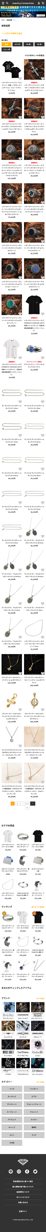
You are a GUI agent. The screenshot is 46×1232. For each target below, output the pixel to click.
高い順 (39, 44)
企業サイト (23, 1211)
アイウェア (12, 1119)
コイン (11, 1135)
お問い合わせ (23, 1202)
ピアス (34, 1096)
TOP (3, 20)
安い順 (28, 44)
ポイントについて (23, 1197)
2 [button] (17, 803)
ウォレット (34, 1112)
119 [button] (27, 805)
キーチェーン (12, 1112)
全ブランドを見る (37, 907)
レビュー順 (6, 49)
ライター (34, 1119)
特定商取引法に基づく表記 (23, 1181)
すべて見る (40, 998)
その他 (11, 1143)
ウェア (34, 1135)
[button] (32, 804)
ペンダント (34, 1089)
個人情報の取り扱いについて (23, 1187)
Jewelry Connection (23, 3)
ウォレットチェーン (34, 1104)
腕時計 (34, 1127)
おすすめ (17, 44)
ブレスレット (12, 1104)
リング (11, 1089)
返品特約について (23, 1192)
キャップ (12, 1127)
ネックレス (12, 1096)
